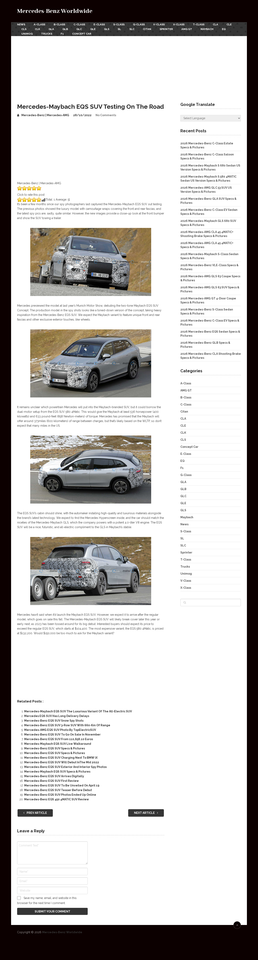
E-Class (99, 24)
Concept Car (81, 33)
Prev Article (36, 812)
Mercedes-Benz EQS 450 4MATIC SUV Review (56, 799)
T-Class (198, 24)
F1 (62, 33)
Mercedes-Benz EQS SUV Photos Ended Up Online (60, 794)
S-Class (119, 24)
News (21, 24)
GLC (79, 29)
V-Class (159, 24)
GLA (51, 29)
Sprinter (166, 29)
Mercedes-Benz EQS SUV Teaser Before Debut (58, 790)
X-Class (178, 24)
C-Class (79, 24)
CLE (229, 24)
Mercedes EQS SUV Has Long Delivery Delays (56, 716)
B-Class (59, 24)
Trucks (46, 33)
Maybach (207, 29)
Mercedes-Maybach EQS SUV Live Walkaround (57, 743)
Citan (147, 29)
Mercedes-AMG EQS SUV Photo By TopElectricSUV (60, 729)
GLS (106, 29)
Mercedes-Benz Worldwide (54, 11)
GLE (93, 29)
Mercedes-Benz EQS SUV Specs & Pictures (54, 748)
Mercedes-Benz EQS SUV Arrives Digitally (54, 776)
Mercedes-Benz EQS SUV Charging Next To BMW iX (61, 757)
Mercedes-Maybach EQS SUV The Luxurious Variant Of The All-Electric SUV (78, 711)
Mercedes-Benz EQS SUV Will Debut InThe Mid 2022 (61, 762)
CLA (215, 24)
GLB (65, 29)
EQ (224, 29)
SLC (131, 29)
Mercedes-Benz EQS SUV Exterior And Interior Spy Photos (65, 767)
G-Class (139, 24)
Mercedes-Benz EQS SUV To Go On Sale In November (62, 734)
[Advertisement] (129, 66)
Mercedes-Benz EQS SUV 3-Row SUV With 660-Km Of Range (67, 725)
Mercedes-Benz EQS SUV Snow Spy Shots (53, 720)
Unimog (27, 33)
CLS (23, 29)
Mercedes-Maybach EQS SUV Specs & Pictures (57, 771)
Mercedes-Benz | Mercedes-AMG (45, 115)
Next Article (144, 812)
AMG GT (186, 29)
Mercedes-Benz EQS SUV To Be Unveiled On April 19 (61, 785)
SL (119, 29)
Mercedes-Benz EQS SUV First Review (51, 780)
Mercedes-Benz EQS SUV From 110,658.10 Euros (58, 739)
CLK (37, 29)
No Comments (106, 115)
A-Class (39, 24)
